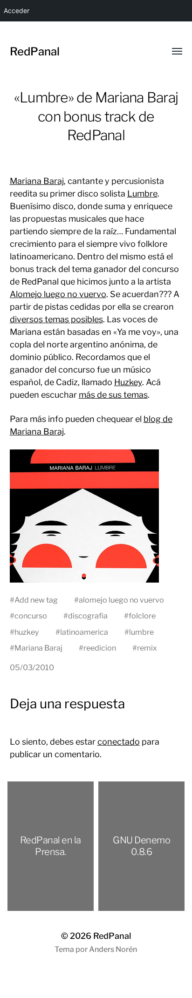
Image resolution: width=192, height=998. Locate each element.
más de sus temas (113, 395)
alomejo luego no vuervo (121, 599)
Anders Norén (113, 949)
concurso (30, 615)
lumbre (141, 632)
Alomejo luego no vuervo (58, 294)
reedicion (99, 647)
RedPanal (35, 51)
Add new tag (36, 599)
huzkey (26, 632)
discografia (88, 615)
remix (147, 647)
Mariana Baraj (37, 181)
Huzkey (128, 382)
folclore (142, 615)
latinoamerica (84, 632)
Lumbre (142, 193)
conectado (118, 742)
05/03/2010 (32, 667)
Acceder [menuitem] (16, 10)
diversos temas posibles (56, 319)
